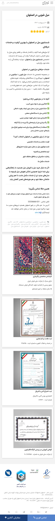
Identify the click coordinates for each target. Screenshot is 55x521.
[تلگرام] (23, 512)
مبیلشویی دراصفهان (25, 222)
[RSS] (9, 512)
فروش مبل (33, 226)
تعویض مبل (24, 226)
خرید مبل (40, 226)
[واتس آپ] (16, 512)
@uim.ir (38, 212)
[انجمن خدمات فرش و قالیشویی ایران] (8, 473)
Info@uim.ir (44, 508)
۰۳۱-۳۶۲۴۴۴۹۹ (13, 3)
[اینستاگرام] (31, 512)
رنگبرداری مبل (15, 224)
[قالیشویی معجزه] (47, 4)
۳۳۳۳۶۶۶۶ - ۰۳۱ (47, 495)
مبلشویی (35, 222)
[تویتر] (46, 512)
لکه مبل (15, 222)
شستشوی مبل (15, 226)
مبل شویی (43, 222)
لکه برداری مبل (25, 224)
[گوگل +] (38, 512)
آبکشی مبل (35, 224)
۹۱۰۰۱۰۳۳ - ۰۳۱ (31, 501)
